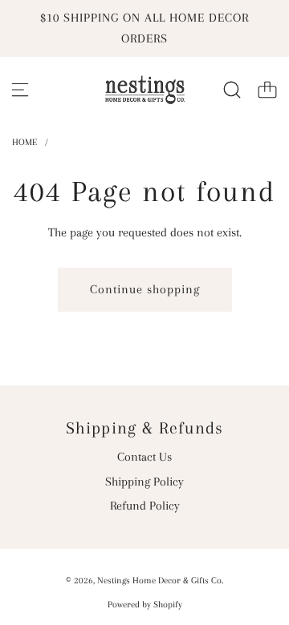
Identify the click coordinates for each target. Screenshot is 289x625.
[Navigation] (20, 90)
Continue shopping (145, 289)
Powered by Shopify (145, 604)
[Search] (232, 89)
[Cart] (267, 89)
